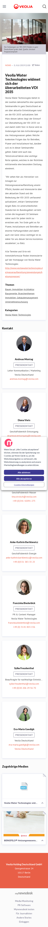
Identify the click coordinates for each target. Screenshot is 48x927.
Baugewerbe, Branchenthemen (19, 293)
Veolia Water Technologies (18, 314)
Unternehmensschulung (16, 301)
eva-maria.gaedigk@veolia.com (24, 744)
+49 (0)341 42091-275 (24, 500)
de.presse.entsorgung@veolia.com (24, 435)
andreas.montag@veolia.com (24, 378)
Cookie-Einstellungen (24, 484)
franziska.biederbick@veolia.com (24, 622)
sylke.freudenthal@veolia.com (24, 683)
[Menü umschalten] (4, 6)
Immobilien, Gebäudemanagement (21, 297)
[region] (24, 463)
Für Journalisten (24, 913)
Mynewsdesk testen (24, 909)
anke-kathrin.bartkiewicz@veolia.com (24, 557)
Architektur (29, 289)
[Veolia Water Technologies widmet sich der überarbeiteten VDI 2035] (24, 786)
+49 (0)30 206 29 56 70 (24, 687)
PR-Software (24, 905)
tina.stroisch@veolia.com (24, 496)
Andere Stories (24, 917)
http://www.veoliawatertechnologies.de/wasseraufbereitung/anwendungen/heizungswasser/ (24, 272)
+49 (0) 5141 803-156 (24, 626)
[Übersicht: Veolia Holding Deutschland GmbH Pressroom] (23, 6)
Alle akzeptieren (24, 478)
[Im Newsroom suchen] (44, 6)
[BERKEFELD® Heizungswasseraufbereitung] (24, 823)
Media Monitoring (24, 900)
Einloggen (24, 921)
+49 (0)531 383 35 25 (24, 561)
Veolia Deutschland (24, 748)
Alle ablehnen (24, 472)
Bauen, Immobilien (14, 289)
